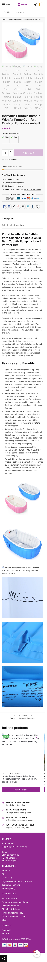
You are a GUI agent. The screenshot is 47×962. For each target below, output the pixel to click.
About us (6, 870)
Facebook (6, 930)
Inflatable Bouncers (15, 20)
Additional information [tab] (13, 225)
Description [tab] (8, 218)
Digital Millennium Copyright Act (17, 881)
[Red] (15, 139)
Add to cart (28, 153)
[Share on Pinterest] (18, 206)
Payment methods (10, 905)
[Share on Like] (4, 206)
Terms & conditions (11, 885)
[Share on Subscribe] (27, 206)
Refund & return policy (12, 913)
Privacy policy (8, 888)
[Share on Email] (23, 206)
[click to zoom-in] (22, 42)
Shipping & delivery (11, 909)
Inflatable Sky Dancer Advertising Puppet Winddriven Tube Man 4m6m (19, 777)
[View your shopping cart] (41, 5)
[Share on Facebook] (9, 206)
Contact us (7, 877)
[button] (10, 151)
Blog (4, 874)
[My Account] (35, 4)
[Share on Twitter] (13, 206)
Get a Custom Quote (32, 189)
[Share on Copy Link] (37, 206)
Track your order (9, 898)
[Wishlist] (36, 737)
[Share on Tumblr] (32, 206)
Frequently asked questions (15, 902)
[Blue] (6, 139)
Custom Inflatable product (14, 916)
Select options (20, 790)
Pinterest (6, 933)
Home (4, 20)
